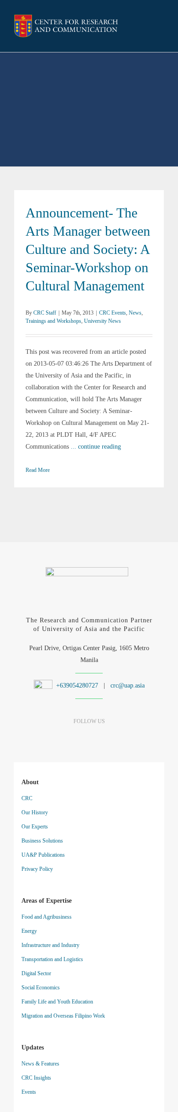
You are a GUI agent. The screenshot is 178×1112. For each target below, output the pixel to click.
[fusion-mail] (121, 739)
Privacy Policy (37, 869)
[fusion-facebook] (57, 739)
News (135, 313)
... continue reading (96, 446)
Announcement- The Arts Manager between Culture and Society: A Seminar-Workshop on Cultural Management (88, 249)
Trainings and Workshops (53, 321)
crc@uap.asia (127, 685)
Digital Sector (36, 973)
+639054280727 (76, 685)
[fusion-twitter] (105, 739)
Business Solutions (42, 841)
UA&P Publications (43, 855)
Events (28, 1092)
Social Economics (40, 987)
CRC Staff (44, 313)
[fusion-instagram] (89, 739)
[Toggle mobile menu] (160, 27)
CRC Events (112, 313)
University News (102, 321)
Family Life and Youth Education (57, 1001)
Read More (38, 470)
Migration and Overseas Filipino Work (63, 1016)
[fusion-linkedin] (73, 739)
